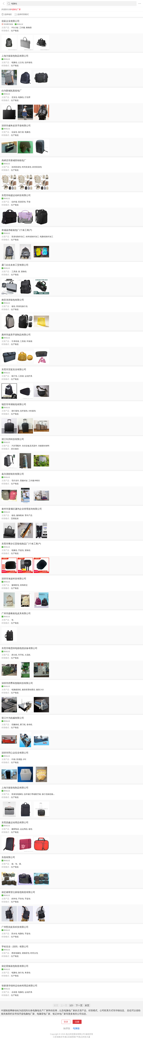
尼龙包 (14, 97)
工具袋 (14, 271)
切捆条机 (15, 724)
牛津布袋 (15, 341)
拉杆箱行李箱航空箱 (32, 794)
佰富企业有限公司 (10, 20)
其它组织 (15, 449)
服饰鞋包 (15, 585)
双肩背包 (22, 201)
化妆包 (14, 132)
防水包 (14, 933)
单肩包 (27, 972)
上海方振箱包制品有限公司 (15, 55)
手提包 (21, 550)
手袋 (28, 201)
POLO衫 (15, 27)
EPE (24, 759)
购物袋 (29, 27)
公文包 (21, 62)
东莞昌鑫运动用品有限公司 (15, 822)
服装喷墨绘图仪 (28, 689)
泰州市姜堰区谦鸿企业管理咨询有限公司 (22, 508)
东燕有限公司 (8, 857)
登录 (66, 1021)
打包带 (27, 97)
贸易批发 (15, 518)
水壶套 (14, 992)
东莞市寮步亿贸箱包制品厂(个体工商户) (21, 543)
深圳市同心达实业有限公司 (15, 752)
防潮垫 (19, 759)
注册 (77, 1021)
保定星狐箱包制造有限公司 (15, 965)
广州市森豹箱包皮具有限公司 (16, 613)
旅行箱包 (15, 410)
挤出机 (14, 654)
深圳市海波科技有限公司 (14, 578)
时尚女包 (34, 953)
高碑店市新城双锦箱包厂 (14, 160)
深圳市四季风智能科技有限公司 (17, 683)
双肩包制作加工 (18, 236)
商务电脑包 (16, 953)
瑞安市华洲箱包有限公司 (14, 404)
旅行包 (21, 972)
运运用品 (24, 829)
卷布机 (29, 724)
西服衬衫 (24, 480)
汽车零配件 (16, 445)
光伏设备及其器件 (29, 445)
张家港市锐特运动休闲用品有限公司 (19, 985)
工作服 (22, 27)
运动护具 (28, 376)
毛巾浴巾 (15, 480)
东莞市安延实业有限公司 (14, 369)
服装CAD (40, 689)
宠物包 (24, 271)
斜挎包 (14, 898)
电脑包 (14, 62)
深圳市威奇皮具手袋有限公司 (16, 125)
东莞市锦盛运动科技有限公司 (16, 195)
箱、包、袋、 (17, 864)
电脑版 (76, 1028)
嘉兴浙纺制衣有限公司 (13, 473)
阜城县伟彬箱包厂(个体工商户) (17, 230)
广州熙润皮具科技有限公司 (15, 926)
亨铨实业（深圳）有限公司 (15, 946)
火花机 (27, 654)
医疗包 (14, 376)
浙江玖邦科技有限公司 (13, 439)
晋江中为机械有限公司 (13, 717)
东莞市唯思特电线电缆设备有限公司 (19, 648)
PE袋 (14, 759)
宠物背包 (25, 953)
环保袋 (29, 341)
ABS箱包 (32, 410)
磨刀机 (23, 724)
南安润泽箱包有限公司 (13, 299)
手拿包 (21, 898)
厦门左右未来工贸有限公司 (15, 264)
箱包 (13, 306)
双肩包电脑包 (17, 794)
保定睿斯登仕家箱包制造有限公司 (18, 892)
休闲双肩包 (16, 167)
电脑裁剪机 (16, 689)
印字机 (21, 654)
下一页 (79, 1005)
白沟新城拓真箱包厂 (12, 90)
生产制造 (15, 30)
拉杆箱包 (28, 62)
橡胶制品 (15, 829)
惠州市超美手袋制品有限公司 (16, 334)
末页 (87, 1005)
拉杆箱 (14, 201)
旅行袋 (21, 132)
